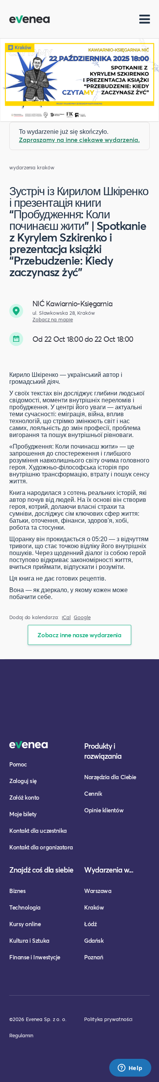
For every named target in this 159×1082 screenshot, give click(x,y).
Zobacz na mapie (52, 319)
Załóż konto (24, 797)
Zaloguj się (23, 781)
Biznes (17, 891)
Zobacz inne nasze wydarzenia (79, 635)
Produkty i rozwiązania (103, 751)
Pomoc (18, 764)
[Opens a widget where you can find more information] (130, 1068)
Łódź (90, 924)
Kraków (94, 907)
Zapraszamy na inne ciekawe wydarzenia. (79, 139)
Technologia (25, 907)
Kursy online (25, 924)
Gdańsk (93, 940)
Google (82, 617)
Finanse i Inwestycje (34, 957)
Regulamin (21, 1035)
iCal (66, 617)
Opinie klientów (103, 810)
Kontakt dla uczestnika (38, 830)
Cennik (93, 793)
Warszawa (97, 891)
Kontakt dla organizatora (41, 847)
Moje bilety (23, 814)
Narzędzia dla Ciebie (110, 777)
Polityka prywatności (108, 1019)
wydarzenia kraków (31, 167)
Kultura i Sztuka (29, 940)
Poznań (93, 957)
